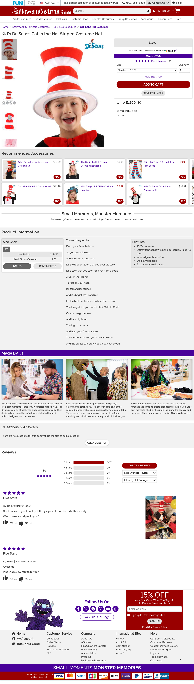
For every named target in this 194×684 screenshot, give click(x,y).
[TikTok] (115, 609)
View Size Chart (153, 76)
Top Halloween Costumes (158, 658)
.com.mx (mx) (123, 649)
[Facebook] (78, 609)
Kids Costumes (43, 19)
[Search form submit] (148, 11)
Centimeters (47, 266)
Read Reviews (159, 61)
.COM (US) (50, 3)
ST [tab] (6, 249)
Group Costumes (127, 19)
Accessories (147, 19)
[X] (86, 609)
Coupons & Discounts (162, 638)
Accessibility (88, 653)
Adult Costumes (21, 19)
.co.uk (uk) (121, 642)
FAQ (49, 653)
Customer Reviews (161, 642)
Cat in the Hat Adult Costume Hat (34, 186)
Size (119, 64)
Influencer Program (161, 649)
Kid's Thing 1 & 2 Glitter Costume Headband (97, 188)
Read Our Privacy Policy (154, 627)
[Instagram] (101, 609)
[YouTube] (108, 609)
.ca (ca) (120, 638)
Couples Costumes (103, 19)
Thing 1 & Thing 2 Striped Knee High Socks (159, 164)
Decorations (165, 19)
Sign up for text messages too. (148, 615)
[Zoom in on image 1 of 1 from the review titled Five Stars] (161, 517)
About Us (86, 638)
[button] (163, 11)
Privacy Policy (89, 649)
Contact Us (158, 2)
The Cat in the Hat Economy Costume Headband (95, 164)
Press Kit (86, 656)
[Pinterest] (93, 609)
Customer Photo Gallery (164, 645)
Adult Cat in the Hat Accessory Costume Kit (33, 164)
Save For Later (153, 93)
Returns (51, 645)
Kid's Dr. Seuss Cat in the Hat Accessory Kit (158, 188)
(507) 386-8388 (135, 2)
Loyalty (154, 653)
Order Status (54, 642)
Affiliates (86, 642)
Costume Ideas (79, 19)
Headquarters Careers (93, 645)
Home (21, 633)
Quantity (184, 64)
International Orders (58, 649)
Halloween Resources (93, 660)
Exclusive (61, 19)
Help (179, 2)
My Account (25, 639)
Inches (17, 266)
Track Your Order (28, 644)
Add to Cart (153, 84)
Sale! (179, 19)
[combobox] (109, 11)
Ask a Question (97, 442)
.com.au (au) (123, 645)
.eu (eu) (120, 653)
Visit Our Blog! (98, 617)
